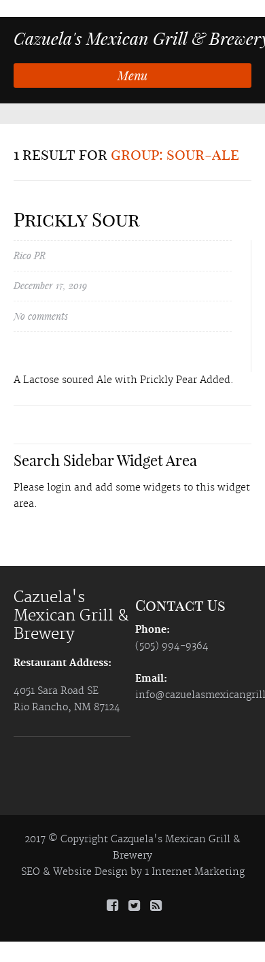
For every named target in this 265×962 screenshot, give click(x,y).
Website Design (90, 872)
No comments (41, 316)
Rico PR (30, 255)
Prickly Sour (76, 219)
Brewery (132, 856)
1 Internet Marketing (195, 872)
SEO (30, 872)
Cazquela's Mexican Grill (170, 839)
